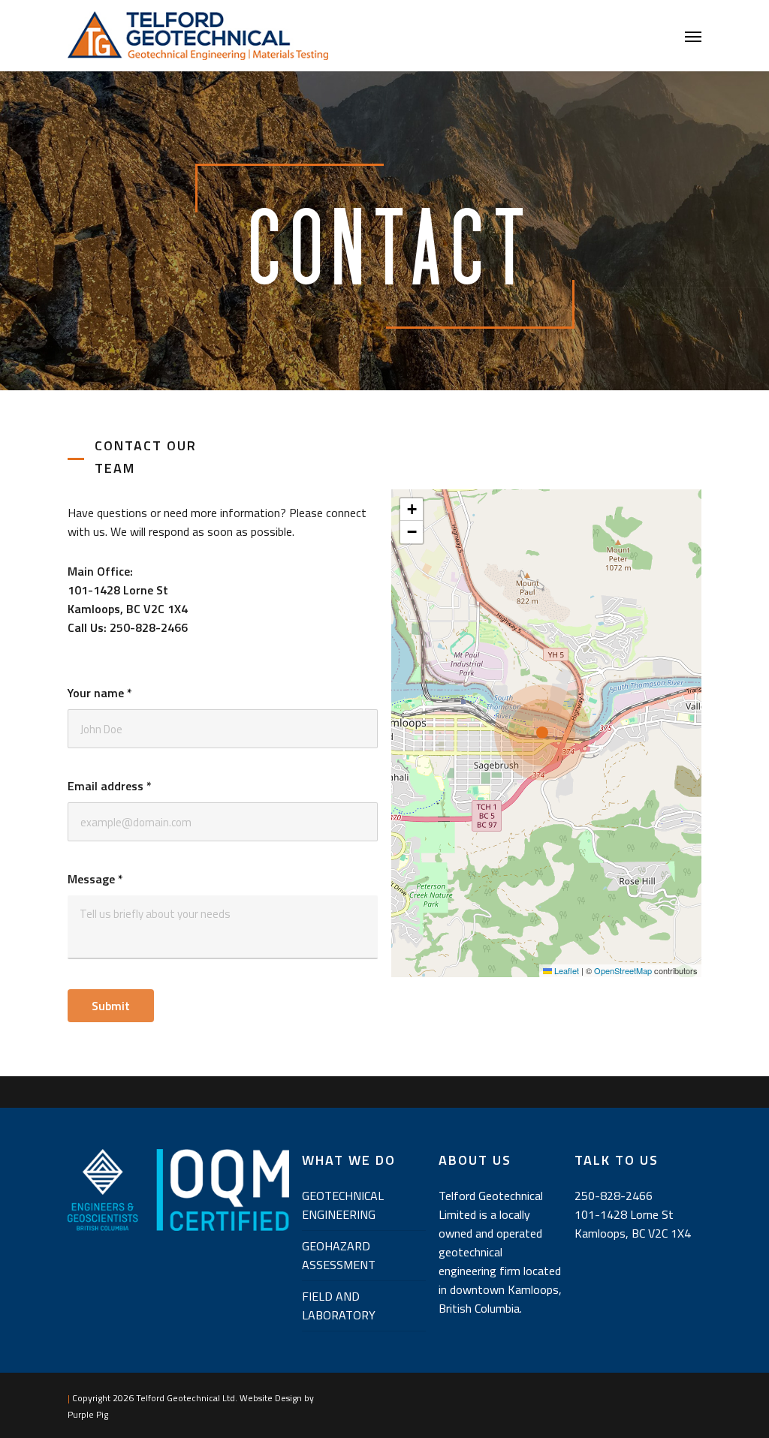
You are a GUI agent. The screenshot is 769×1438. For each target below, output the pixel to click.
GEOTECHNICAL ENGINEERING (343, 1205)
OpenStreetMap (623, 970)
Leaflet (565, 970)
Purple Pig (88, 1414)
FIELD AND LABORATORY (338, 1305)
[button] (693, 36)
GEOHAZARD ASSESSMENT (338, 1255)
